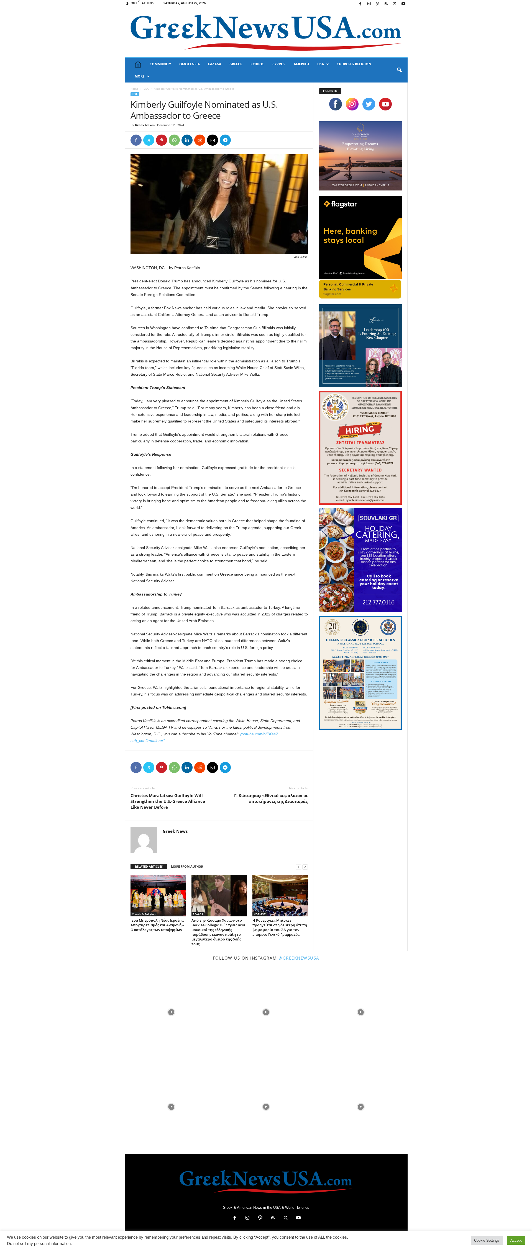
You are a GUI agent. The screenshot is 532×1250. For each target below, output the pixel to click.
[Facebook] (360, 4)
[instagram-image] (171, 1011)
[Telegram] (225, 140)
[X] (395, 4)
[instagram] (352, 104)
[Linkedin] (187, 140)
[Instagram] (369, 4)
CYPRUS (278, 64)
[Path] (377, 4)
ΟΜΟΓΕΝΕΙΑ (189, 64)
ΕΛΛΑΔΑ (214, 64)
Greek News (144, 125)
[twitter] (369, 104)
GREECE (235, 64)
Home (134, 89)
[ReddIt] (199, 140)
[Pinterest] (161, 140)
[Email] (212, 140)
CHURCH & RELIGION (354, 64)
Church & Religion (143, 914)
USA (320, 64)
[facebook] (335, 104)
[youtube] (385, 104)
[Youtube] (403, 4)
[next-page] (305, 867)
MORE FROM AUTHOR (187, 866)
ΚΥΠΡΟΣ (257, 64)
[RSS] (386, 4)
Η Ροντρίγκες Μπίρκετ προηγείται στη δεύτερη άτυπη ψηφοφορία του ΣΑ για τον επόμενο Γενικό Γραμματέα (279, 927)
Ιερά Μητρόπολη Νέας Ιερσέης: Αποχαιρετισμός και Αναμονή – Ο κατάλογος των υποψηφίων (157, 925)
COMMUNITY (160, 64)
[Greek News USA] (266, 32)
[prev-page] (298, 867)
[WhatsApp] (174, 140)
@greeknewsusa (298, 958)
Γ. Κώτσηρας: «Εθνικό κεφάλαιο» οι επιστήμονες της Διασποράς (271, 798)
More (140, 76)
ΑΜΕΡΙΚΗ (301, 64)
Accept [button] (516, 1240)
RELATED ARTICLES (149, 866)
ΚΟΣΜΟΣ (260, 914)
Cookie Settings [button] (487, 1240)
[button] (399, 70)
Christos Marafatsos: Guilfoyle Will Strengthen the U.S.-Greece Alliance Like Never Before (168, 801)
